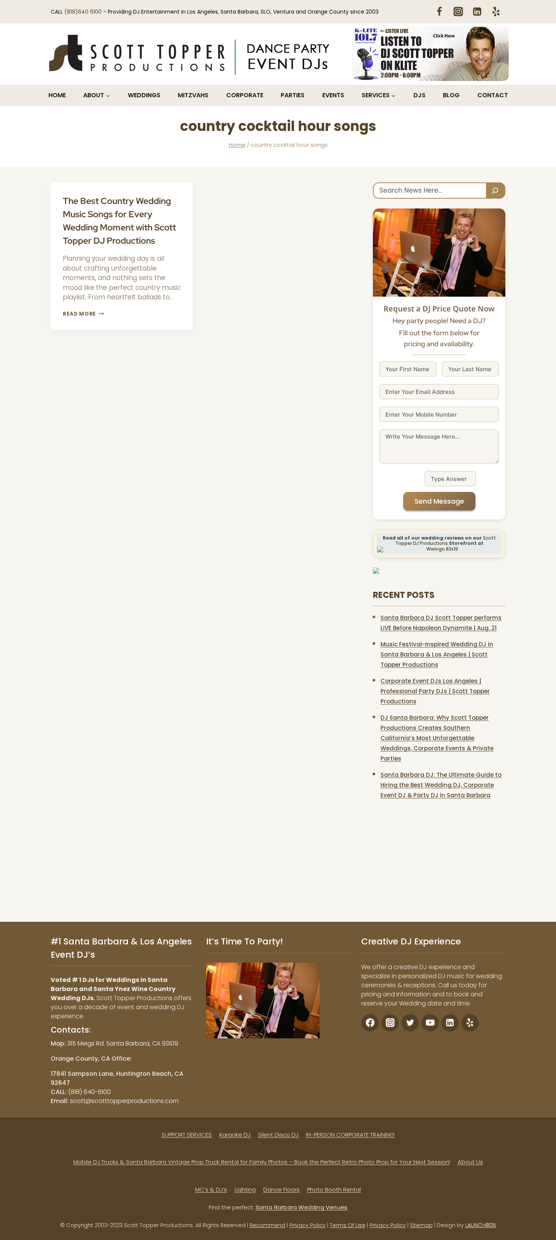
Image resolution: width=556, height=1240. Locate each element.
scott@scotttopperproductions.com (124, 1100)
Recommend (267, 1225)
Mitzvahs (193, 95)
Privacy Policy (307, 1225)
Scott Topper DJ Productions (445, 541)
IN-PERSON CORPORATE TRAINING (350, 1134)
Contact (492, 95)
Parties (292, 95)
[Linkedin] (476, 11)
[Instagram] (458, 11)
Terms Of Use (347, 1225)
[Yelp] (495, 11)
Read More (83, 313)
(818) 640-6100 (89, 1091)
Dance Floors (281, 1189)
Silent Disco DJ (278, 1134)
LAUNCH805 (480, 1225)
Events (333, 95)
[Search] (496, 190)
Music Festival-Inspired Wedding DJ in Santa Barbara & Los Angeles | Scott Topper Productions (437, 654)
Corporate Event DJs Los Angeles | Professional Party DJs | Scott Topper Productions (435, 691)
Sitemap (421, 1225)
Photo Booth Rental (334, 1189)
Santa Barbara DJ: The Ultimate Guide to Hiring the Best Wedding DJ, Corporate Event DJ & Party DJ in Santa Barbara (441, 785)
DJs (419, 95)
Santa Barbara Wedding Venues (302, 1207)
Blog (451, 95)
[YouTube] (430, 1022)
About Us (470, 1162)
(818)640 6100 (83, 12)
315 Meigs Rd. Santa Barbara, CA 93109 (122, 1043)
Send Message (439, 501)
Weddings (144, 95)
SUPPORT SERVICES (187, 1134)
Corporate (244, 95)
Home (57, 95)
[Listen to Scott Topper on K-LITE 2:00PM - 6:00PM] (430, 53)
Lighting (245, 1189)
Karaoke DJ (234, 1134)
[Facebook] (439, 11)
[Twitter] (410, 1022)
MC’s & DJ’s (211, 1189)
